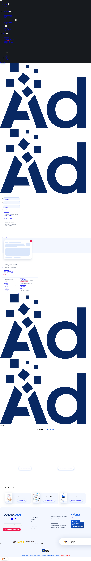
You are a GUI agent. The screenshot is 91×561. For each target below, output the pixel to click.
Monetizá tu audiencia (8, 221)
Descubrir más (22, 500)
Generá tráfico (6, 212)
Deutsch (23, 286)
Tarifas (3, 267)
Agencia (6, 207)
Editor (6, 203)
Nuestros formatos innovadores (8, 237)
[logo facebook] (9, 519)
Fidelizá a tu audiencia (8, 215)
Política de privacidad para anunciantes (58, 525)
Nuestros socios (34, 526)
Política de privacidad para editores (58, 527)
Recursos (4, 274)
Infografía (22, 278)
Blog (18, 293)
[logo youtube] (12, 519)
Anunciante (7, 199)
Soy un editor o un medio (66, 468)
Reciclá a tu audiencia (8, 218)
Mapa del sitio (67, 555)
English (6, 284)
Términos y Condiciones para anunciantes (59, 518)
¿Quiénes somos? (34, 517)
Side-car (5, 265)
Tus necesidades (5, 209)
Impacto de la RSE (34, 523)
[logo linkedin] (15, 519)
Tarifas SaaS (6, 270)
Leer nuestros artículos (49, 500)
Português (7, 289)
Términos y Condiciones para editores (58, 520)
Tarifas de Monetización (8, 271)
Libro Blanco (6, 277)
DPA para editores (54, 523)
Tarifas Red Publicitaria (8, 272)
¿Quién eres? (5, 195)
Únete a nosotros (34, 521)
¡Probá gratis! (23, 279)
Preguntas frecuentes (24, 281)
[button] (4, 558)
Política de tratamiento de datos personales (59, 516)
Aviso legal (62, 555)
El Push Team (33, 519)
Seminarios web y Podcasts (9, 279)
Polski (6, 287)
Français (6, 290)
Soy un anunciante (25, 468)
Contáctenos (33, 528)
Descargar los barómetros (76, 500)
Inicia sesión (73, 517)
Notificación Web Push (8, 262)
